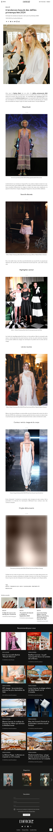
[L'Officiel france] (26, 2)
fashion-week (27, 586)
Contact (18, 829)
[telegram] (19, 22)
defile (21, 586)
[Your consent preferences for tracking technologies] (51, 830)
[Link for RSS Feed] (30, 826)
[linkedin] (13, 22)
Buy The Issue (42, 1)
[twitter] (15, 22)
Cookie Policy (33, 829)
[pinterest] (11, 22)
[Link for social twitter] (22, 826)
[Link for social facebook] (25, 826)
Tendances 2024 (14, 586)
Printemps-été (35, 586)
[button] (46, 146)
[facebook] (9, 22)
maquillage (9, 588)
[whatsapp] (17, 22)
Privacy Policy (32, 811)
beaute (7, 586)
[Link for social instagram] (28, 826)
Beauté (8, 7)
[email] (7, 22)
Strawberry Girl (40, 96)
